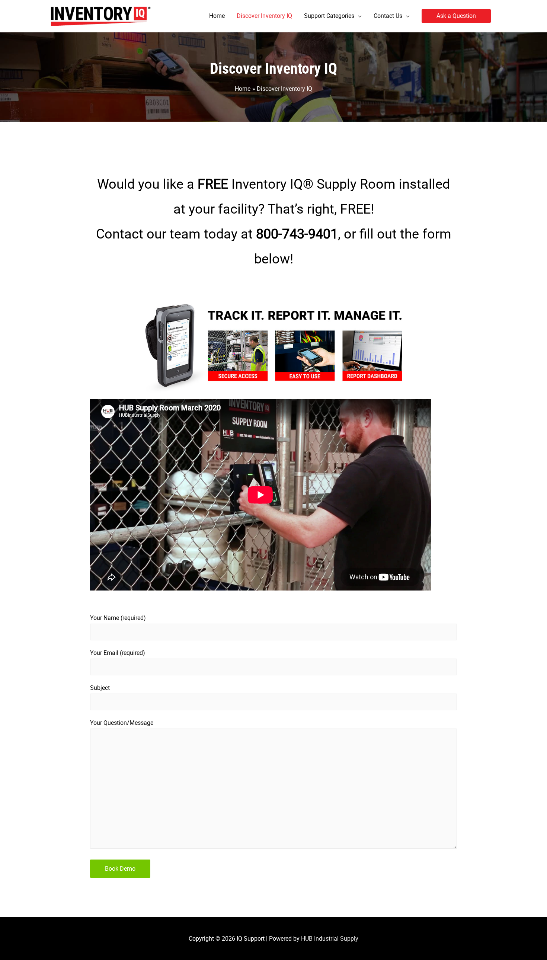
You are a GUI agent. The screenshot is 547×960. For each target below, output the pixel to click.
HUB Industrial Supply (329, 938)
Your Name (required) (118, 617)
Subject (100, 687)
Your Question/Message (121, 722)
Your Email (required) (117, 652)
